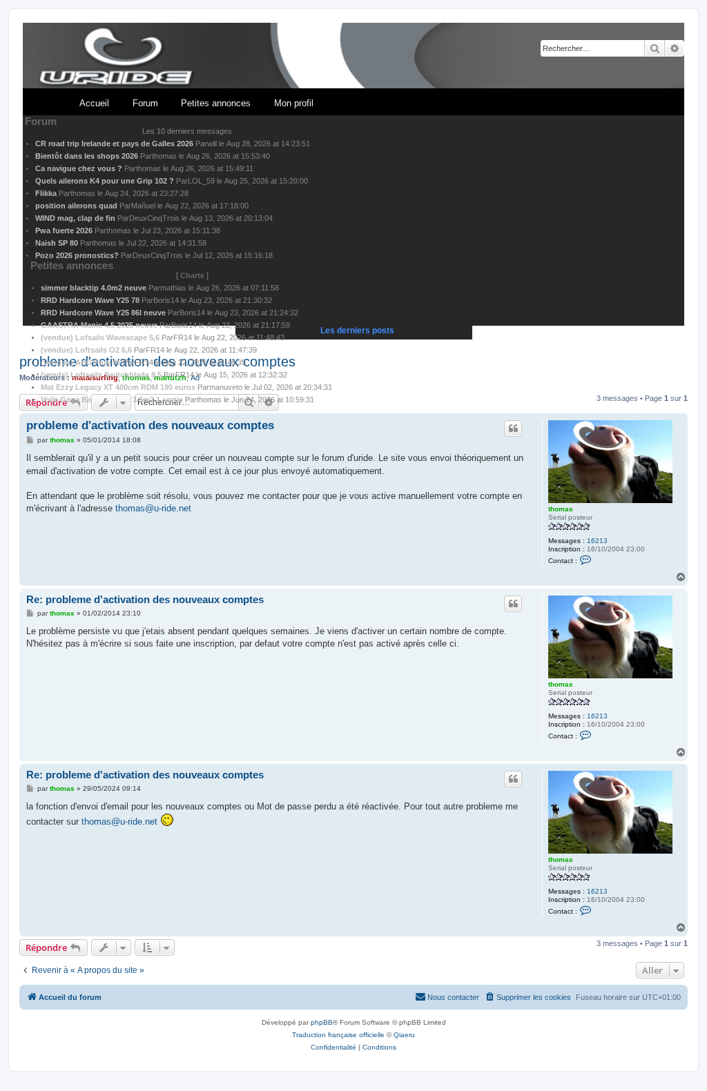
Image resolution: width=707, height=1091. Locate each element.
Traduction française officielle (338, 1035)
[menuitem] (527, 997)
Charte (192, 275)
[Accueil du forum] (353, 56)
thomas (560, 509)
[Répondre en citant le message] (513, 428)
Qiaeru (404, 1035)
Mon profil (293, 103)
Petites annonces (216, 103)
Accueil (94, 103)
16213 (597, 540)
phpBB (322, 1022)
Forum (145, 103)
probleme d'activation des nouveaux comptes (150, 425)
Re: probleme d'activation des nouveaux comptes (145, 599)
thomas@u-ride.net (153, 508)
